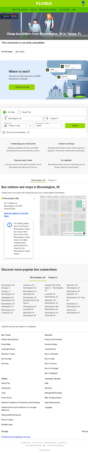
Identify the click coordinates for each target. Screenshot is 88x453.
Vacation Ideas (51, 344)
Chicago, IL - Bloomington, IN (7, 292)
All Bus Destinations (10, 339)
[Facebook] (82, 437)
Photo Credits (7, 420)
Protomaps (67, 233)
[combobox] (25, 118)
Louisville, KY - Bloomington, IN (51, 295)
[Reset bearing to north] (83, 205)
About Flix (5, 383)
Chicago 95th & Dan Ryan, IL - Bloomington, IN (54, 288)
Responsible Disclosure (11, 415)
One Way (11, 112)
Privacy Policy (37, 443)
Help (46, 383)
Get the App (6, 359)
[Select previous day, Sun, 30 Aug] (27, 125)
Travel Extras (50, 349)
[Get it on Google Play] (9, 437)
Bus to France (50, 363)
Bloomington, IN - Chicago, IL (8, 286)
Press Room (6, 398)
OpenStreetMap (77, 233)
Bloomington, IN (38, 180)
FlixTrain (5, 363)
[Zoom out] (83, 201)
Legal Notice (62, 443)
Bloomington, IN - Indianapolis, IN (8, 305)
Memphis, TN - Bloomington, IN (51, 301)
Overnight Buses (8, 349)
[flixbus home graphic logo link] (44, 3)
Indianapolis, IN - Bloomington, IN (8, 298)
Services (48, 388)
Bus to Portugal (51, 368)
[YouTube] (83, 437)
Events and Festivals (53, 339)
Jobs (3, 393)
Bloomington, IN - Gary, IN (76, 298)
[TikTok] (85, 437)
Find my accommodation (16, 132)
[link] (44, 79)
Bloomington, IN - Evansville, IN (52, 314)
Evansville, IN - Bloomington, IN (73, 305)
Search (75, 126)
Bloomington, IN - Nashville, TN (74, 292)
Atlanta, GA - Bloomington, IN (73, 311)
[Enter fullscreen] (83, 209)
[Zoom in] (83, 198)
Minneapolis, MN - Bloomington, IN (52, 307)
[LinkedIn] (84, 437)
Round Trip (26, 112)
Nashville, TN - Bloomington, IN (73, 286)
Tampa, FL (52, 180)
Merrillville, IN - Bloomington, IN (29, 314)
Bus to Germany (51, 354)
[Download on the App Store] (23, 437)
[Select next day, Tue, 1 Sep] (30, 125)
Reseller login (7, 424)
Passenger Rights (50, 443)
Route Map (6, 344)
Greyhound (5, 388)
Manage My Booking (53, 393)
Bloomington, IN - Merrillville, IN (30, 292)
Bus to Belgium (51, 373)
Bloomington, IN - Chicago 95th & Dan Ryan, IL (31, 300)
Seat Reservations (52, 402)
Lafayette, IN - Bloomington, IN (29, 286)
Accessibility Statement (33, 445)
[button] (19, 198)
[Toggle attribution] (84, 233)
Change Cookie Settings (55, 445)
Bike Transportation (53, 398)
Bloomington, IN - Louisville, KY (30, 307)
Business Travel (8, 354)
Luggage (48, 407)
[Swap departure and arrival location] (44, 118)
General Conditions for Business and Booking (20, 402)
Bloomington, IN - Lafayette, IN (8, 311)
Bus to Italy (49, 359)
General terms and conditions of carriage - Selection (19, 408)
